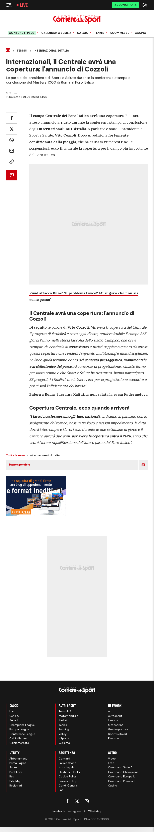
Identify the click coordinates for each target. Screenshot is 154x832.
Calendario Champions (123, 772)
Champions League (22, 725)
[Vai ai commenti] (11, 175)
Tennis (99, 33)
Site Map (15, 781)
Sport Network (118, 734)
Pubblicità (15, 772)
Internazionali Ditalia (51, 50)
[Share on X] (11, 129)
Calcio (82, 33)
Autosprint (115, 716)
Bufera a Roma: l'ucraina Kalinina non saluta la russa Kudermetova (88, 394)
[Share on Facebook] (11, 118)
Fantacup (114, 738)
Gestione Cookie (70, 772)
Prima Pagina (17, 763)
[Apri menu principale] (9, 5)
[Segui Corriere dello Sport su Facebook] (67, 801)
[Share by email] (11, 150)
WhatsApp (95, 811)
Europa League (19, 729)
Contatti (64, 758)
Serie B (13, 720)
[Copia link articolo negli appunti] (11, 161)
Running (64, 729)
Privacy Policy (68, 781)
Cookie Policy (68, 776)
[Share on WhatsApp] (11, 140)
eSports (64, 738)
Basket (63, 720)
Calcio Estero (18, 738)
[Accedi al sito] (145, 5)
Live (24, 5)
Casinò (140, 33)
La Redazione (67, 763)
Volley (63, 734)
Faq (61, 790)
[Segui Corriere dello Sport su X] (77, 801)
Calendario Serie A (56, 33)
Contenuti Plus (21, 33)
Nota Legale (66, 767)
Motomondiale (68, 716)
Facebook (58, 811)
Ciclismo (64, 743)
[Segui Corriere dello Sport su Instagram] (86, 801)
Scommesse (119, 33)
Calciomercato (19, 743)
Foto (111, 763)
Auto (111, 711)
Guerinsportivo (118, 729)
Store (13, 767)
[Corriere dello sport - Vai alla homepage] (77, 19)
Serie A (14, 716)
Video (112, 758)
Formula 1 (65, 711)
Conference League (22, 734)
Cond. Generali (68, 785)
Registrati (15, 785)
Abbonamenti (18, 758)
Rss (11, 776)
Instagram (74, 811)
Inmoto (113, 720)
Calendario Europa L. (121, 776)
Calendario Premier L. (122, 781)
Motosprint (115, 725)
